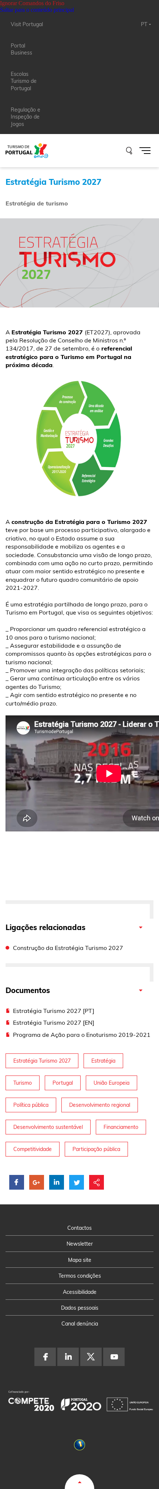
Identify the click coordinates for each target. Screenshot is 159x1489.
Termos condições (79, 1275)
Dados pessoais (79, 1308)
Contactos (79, 1228)
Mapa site (79, 1260)
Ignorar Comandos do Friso (32, 3)
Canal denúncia (79, 1323)
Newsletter (80, 1243)
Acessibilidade (80, 1292)
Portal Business (21, 49)
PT (144, 24)
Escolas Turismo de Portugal (24, 81)
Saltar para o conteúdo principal (37, 10)
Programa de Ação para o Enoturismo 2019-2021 (81, 1034)
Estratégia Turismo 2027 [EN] (53, 1022)
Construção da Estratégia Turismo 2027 (68, 947)
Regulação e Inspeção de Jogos (25, 116)
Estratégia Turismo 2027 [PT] (53, 1010)
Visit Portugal (27, 24)
